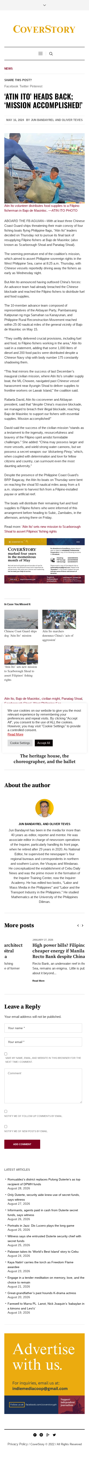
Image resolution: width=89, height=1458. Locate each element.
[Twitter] (54, 1434)
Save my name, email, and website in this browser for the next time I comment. (43, 1060)
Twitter (24, 86)
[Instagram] (41, 1434)
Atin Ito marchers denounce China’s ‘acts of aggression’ (57, 635)
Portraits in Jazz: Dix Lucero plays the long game (41, 1225)
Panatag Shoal (72, 698)
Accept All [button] (43, 743)
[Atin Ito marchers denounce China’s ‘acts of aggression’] (59, 619)
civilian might (51, 698)
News (8, 68)
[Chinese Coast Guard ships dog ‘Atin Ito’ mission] (21, 619)
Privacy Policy (18, 1444)
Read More (10, 980)
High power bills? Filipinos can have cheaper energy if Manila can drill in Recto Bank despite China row (42, 951)
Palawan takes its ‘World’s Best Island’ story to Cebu (43, 1251)
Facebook (11, 86)
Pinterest (36, 86)
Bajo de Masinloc (28, 698)
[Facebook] (34, 1434)
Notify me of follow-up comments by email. (33, 1116)
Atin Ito (9, 698)
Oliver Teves (72, 120)
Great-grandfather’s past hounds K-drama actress (42, 1293)
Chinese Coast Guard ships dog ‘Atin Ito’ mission (20, 633)
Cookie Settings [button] (20, 743)
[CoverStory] (44, 29)
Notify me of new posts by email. (26, 1131)
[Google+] (47, 1434)
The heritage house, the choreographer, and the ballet (44, 759)
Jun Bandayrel (42, 120)
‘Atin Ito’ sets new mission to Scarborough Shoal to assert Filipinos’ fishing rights (20, 673)
